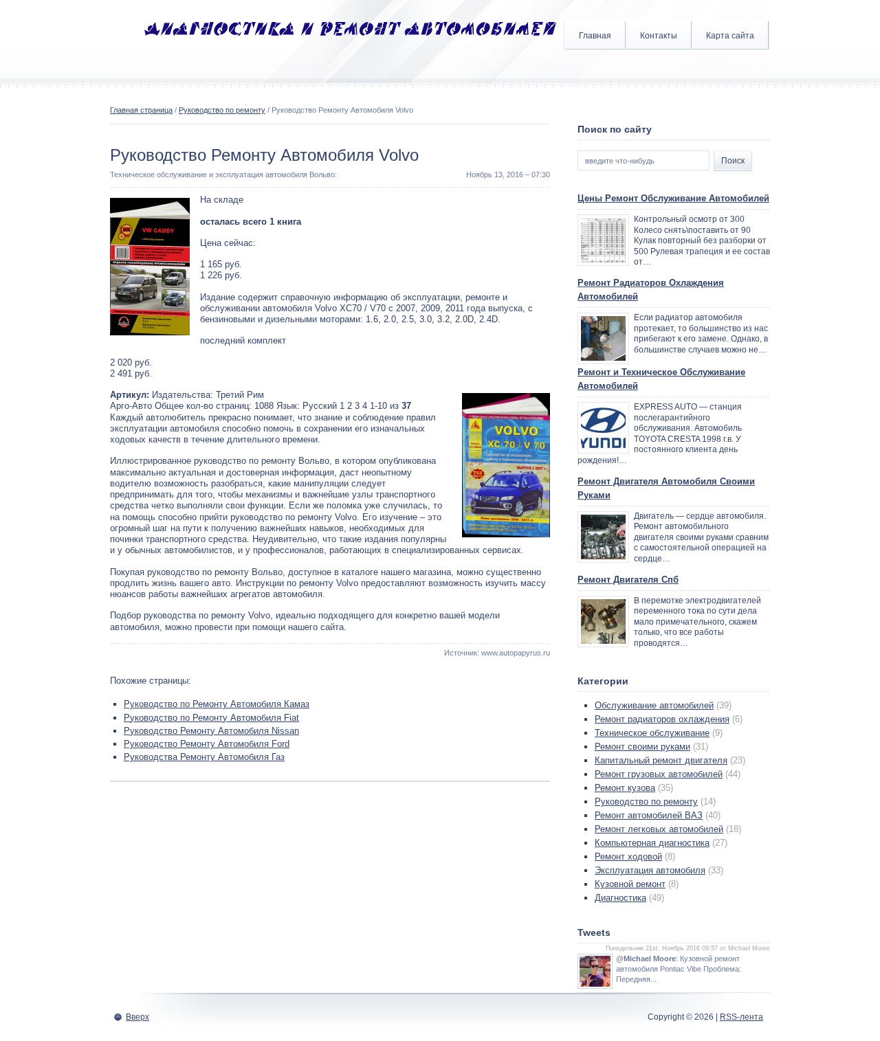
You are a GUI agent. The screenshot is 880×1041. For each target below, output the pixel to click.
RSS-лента (741, 1017)
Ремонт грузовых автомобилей (659, 774)
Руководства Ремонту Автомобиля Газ (204, 757)
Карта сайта (730, 36)
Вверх (137, 1017)
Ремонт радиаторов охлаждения (662, 719)
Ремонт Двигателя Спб (628, 579)
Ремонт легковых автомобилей (659, 829)
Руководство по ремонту (222, 110)
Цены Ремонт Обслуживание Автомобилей (673, 198)
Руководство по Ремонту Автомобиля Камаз (216, 704)
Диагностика (620, 898)
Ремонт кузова (625, 788)
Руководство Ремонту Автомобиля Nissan (211, 731)
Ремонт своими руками (642, 746)
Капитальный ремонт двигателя (661, 760)
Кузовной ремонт (630, 884)
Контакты (658, 36)
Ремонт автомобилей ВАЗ (649, 815)
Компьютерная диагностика (652, 843)
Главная (595, 36)
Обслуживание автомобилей (654, 705)
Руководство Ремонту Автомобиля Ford (206, 744)
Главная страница (141, 110)
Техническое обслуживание (652, 733)
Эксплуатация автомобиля (650, 870)
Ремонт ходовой (628, 856)
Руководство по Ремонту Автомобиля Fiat (211, 718)
